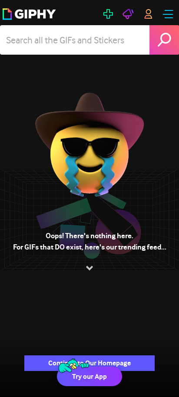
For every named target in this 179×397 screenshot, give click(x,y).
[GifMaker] (108, 14)
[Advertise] (128, 14)
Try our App (89, 376)
